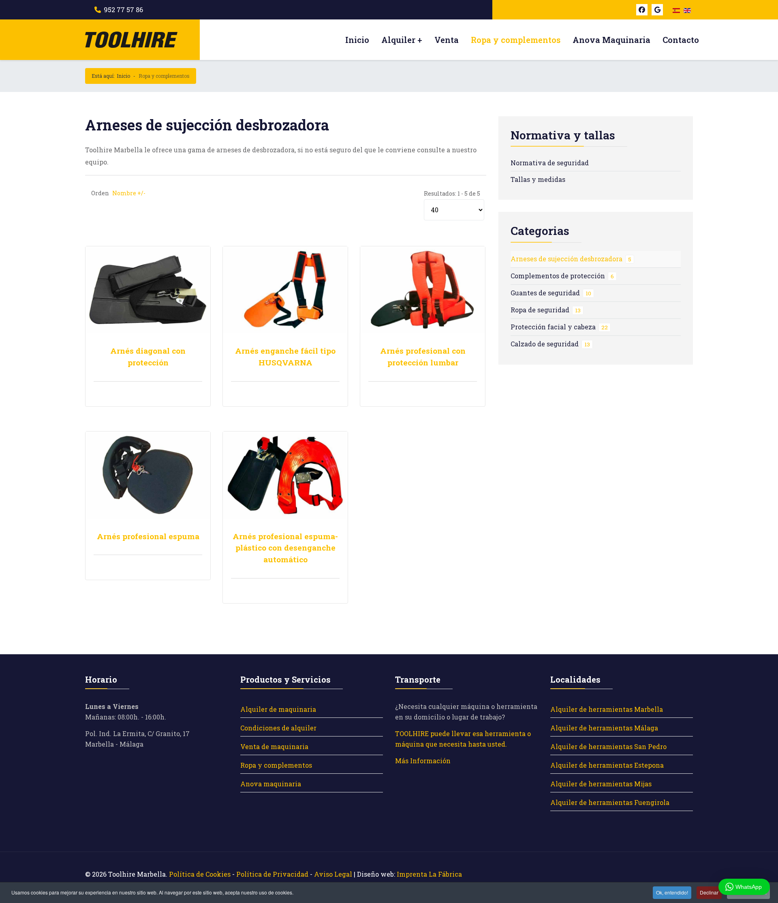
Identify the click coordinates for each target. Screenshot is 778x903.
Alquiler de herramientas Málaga (604, 728)
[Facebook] (642, 9)
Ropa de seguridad (546, 309)
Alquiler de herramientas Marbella (606, 709)
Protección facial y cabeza (559, 326)
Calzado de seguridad (550, 343)
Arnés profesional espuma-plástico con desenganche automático (285, 548)
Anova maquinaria (270, 783)
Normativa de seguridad (550, 162)
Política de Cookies (200, 874)
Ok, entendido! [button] (672, 892)
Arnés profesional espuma (148, 536)
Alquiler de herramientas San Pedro (608, 746)
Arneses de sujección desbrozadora (571, 258)
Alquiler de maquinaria (278, 709)
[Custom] (657, 9)
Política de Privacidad (272, 874)
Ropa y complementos (515, 39)
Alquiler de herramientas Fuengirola (609, 802)
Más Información (423, 760)
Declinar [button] (709, 892)
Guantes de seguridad (551, 292)
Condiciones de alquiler (278, 728)
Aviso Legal (333, 874)
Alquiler (398, 39)
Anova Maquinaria (611, 39)
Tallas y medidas (538, 179)
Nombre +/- (128, 193)
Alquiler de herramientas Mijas (601, 783)
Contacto (681, 39)
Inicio (357, 39)
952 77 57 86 (123, 9)
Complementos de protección (562, 275)
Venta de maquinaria (274, 746)
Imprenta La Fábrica (429, 874)
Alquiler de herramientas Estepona (607, 765)
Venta (446, 39)
